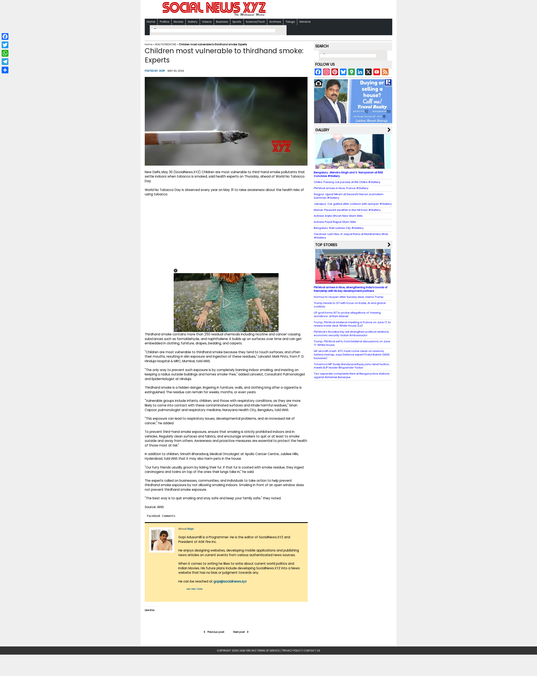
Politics (164, 22)
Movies (178, 22)
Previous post (215, 632)
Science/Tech (255, 22)
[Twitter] (5, 45)
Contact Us (312, 650)
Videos (207, 22)
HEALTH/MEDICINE (165, 44)
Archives (275, 22)
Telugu (290, 22)
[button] (175, 270)
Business (222, 22)
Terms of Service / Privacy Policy (279, 650)
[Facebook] (5, 36)
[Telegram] (5, 61)
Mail (188, 589)
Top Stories (326, 244)
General (304, 22)
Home (151, 22)
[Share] (5, 70)
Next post (239, 632)
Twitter (200, 589)
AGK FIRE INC (248, 650)
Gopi (162, 71)
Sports (236, 22)
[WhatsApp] (5, 53)
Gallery (192, 22)
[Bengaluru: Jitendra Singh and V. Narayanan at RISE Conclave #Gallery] (353, 167)
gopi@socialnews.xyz (230, 581)
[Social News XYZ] (214, 15)
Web (193, 589)
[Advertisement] (322, 10)
